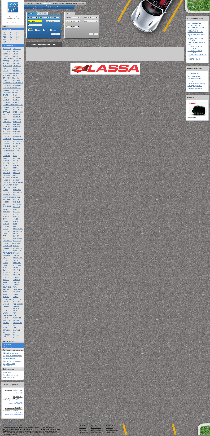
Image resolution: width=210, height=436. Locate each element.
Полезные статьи (96, 428)
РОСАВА (16, 335)
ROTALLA (6, 250)
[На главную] (7, 22)
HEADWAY (17, 148)
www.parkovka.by (10, 425)
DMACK (16, 102)
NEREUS (16, 212)
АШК (15, 328)
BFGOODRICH (8, 73)
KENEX (5, 170)
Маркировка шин (9, 358)
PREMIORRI (17, 231)
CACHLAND (17, 78)
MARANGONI (17, 192)
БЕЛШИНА (6, 330)
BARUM (5, 71)
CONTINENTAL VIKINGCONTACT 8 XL (195, 31)
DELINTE (6, 100)
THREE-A (16, 280)
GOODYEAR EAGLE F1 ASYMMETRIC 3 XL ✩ (195, 24)
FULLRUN (6, 131)
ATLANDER (17, 58)
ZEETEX (6, 325)
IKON (15, 156)
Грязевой (54, 30)
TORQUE (16, 285)
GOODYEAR (7, 139)
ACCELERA (7, 49)
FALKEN (6, 114)
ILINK (5, 158)
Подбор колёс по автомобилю (9, 364)
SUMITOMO (17, 268)
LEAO (15, 187)
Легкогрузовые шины (195, 88)
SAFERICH (6, 255)
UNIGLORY (17, 299)
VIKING (15, 311)
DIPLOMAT (6, 102)
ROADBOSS (17, 238)
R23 (17, 39)
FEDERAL (16, 117)
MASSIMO (16, 195)
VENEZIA (6, 306)
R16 (11, 34)
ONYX (5, 219)
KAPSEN (16, 165)
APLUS (5, 56)
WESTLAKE (17, 318)
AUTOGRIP (17, 66)
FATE (4, 117)
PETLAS (6, 226)
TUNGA (15, 297)
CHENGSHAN (8, 83)
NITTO (15, 214)
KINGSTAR (6, 175)
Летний (31, 30)
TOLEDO (16, 282)
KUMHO (16, 178)
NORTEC (16, 216)
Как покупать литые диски (12, 361)
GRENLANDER (18, 141)
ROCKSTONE (18, 248)
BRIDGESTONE (8, 78)
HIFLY (15, 153)
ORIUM (5, 221)
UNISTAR (6, 304)
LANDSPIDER (18, 182)
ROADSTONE (7, 246)
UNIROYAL (17, 302)
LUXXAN (6, 192)
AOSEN (15, 54)
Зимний (38, 30)
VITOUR (6, 313)
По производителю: (10, 45)
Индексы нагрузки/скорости (12, 356)
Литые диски (192, 81)
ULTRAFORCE (8, 299)
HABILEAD (6, 146)
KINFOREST (17, 170)
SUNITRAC (7, 272)
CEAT (5, 80)
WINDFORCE (7, 320)
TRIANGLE (17, 294)
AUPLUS (16, 61)
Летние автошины (194, 74)
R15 (4, 34)
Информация (110, 426)
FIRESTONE (17, 119)
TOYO (15, 287)
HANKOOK (6, 148)
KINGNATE (6, 173)
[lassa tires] (105, 74)
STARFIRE (6, 265)
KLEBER (16, 175)
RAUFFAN (16, 236)
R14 (17, 32)
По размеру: (7, 29)
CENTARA (16, 80)
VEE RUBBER (18, 304)
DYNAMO (16, 109)
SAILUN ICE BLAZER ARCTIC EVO (195, 47)
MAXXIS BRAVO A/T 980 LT (197, 28)
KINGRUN (16, 173)
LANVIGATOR (7, 185)
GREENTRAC (18, 139)
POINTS (5, 229)
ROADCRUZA (7, 241)
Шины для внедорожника (196, 83)
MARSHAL (6, 195)
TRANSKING (17, 289)
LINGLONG (17, 190)
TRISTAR (6, 297)
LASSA (15, 185)
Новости (38, 3)
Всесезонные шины (194, 78)
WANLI (5, 318)
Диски (68, 13)
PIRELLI (16, 226)
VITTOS (15, 313)
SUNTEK (6, 275)
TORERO (6, 285)
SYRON (16, 277)
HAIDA (15, 146)
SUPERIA (6, 277)
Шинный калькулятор (10, 353)
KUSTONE (6, 180)
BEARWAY (17, 71)
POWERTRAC (18, 229)
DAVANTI (16, 92)
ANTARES (6, 54)
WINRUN (16, 320)
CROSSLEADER (8, 92)
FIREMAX (6, 119)
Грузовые (41, 13)
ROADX (16, 246)
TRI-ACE (6, 294)
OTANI (15, 221)
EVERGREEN (18, 112)
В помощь (94, 426)
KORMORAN (7, 178)
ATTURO (6, 61)
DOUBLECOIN (8, 105)
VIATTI (5, 311)
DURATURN (17, 107)
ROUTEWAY (17, 250)
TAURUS (6, 280)
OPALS (15, 219)
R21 (4, 39)
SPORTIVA (17, 263)
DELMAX (16, 100)
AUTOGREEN (7, 66)
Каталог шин (46, 3)
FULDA (15, 129)
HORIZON (6, 156)
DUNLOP (6, 107)
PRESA (5, 233)
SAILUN (16, 255)
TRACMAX (6, 289)
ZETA (15, 325)
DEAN (15, 95)
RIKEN (5, 238)
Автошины (82, 428)
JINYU (15, 163)
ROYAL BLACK (8, 253)
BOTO (15, 75)
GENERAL (6, 134)
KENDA (15, 168)
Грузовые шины (71, 3)
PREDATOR (7, 231)
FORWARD (17, 127)
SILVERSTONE (18, 258)
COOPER (6, 90)
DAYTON (6, 95)
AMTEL (15, 51)
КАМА (5, 332)
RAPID (5, 236)
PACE (15, 224)
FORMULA (6, 124)
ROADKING (17, 241)
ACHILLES (17, 49)
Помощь (81, 3)
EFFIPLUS (6, 112)
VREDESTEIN (7, 315)
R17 (17, 34)
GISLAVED (17, 134)
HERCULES (17, 151)
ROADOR (16, 243)
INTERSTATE (17, 161)
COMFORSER (18, 83)
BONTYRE (6, 75)
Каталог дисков (58, 3)
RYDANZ (16, 253)
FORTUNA (16, 124)
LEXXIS (5, 190)
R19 (11, 37)
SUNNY (16, 272)
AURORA (6, 63)
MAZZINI (6, 202)
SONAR (5, 260)
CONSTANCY (17, 85)
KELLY (5, 168)
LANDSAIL (6, 182)
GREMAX (6, 141)
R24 (4, 42)
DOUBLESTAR (18, 105)
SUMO (5, 270)
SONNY (5, 263)
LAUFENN (6, 187)
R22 (11, 39)
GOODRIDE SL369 (194, 59)
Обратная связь (8, 378)
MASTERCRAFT (8, 197)
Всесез (46, 30)
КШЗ (14, 332)
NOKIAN (6, 216)
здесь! (59, 6)
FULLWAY (16, 131)
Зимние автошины (194, 76)
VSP (14, 315)
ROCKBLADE (7, 248)
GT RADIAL (17, 144)
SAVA (5, 258)
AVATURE (6, 68)
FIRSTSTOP (7, 122)
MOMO (15, 209)
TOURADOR (7, 287)
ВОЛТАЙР (16, 330)
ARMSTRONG (8, 58)
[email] (12, 22)
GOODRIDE (17, 136)
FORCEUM (17, 122)
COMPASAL (7, 85)
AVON (15, 68)
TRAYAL (6, 292)
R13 (11, 32)
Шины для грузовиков (195, 86)
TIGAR (5, 282)
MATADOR (16, 197)
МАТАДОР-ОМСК (6, 336)
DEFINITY (16, 97)
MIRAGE (6, 209)
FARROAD (16, 114)
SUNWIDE (16, 275)
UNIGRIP (6, 302)
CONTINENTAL (8, 88)
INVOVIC (6, 163)
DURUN (6, 109)
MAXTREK (6, 199)
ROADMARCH (8, 243)
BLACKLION (17, 73)
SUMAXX (6, 268)
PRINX (15, 233)
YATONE (6, 323)
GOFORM (6, 136)
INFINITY (6, 161)
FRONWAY (6, 129)
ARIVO (15, 56)
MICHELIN (16, 202)
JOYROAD (6, 165)
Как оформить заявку (10, 375)
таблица (48, 47)
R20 (17, 37)
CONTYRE (17, 88)
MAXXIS (16, 199)
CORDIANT (17, 90)
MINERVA (16, 207)
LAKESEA (16, 180)
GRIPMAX (6, 144)
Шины (30, 13)
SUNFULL (16, 270)
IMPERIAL (16, 158)
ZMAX (5, 328)
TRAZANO (16, 292)
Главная (30, 3)
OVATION (6, 224)
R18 (4, 37)
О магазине (7, 372)
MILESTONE (17, 204)
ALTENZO (6, 51)
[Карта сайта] (18, 22)
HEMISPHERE (8, 151)
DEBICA (6, 97)
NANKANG (6, 212)
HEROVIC (6, 153)
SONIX (15, 260)
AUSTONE (16, 63)
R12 (4, 32)
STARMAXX (17, 265)
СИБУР (15, 337)
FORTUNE (6, 127)
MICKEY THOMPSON (7, 205)
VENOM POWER (16, 307)
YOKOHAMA (17, 323)
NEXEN (5, 214)
